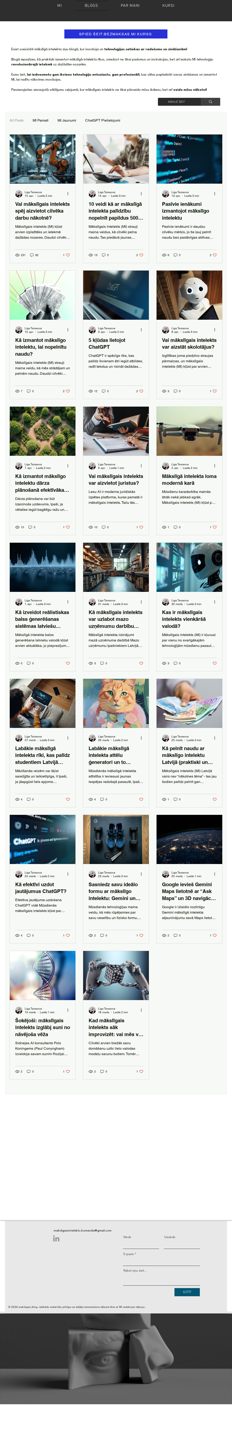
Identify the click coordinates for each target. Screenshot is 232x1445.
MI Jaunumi (67, 120)
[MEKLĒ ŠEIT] (210, 102)
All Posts (17, 120)
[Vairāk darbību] (69, 194)
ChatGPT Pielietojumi (102, 120)
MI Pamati (40, 120)
